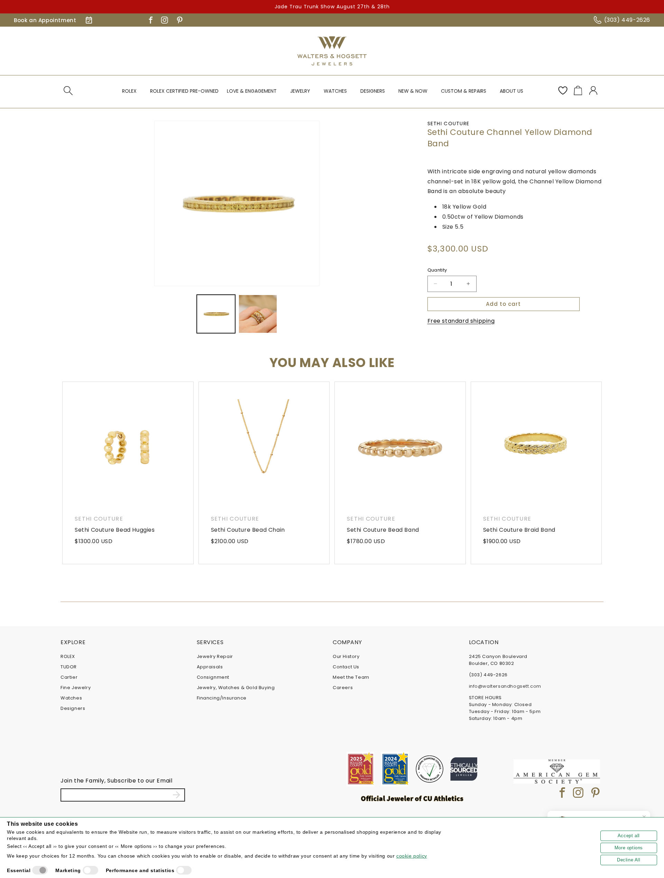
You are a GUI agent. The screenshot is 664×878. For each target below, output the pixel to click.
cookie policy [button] (411, 856)
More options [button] (629, 847)
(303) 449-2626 (627, 20)
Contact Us (346, 667)
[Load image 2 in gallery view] (258, 314)
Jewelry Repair (215, 656)
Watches (71, 698)
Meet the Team (351, 677)
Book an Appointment (45, 20)
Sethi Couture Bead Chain (248, 530)
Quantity (437, 270)
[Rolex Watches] (574, 50)
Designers (73, 708)
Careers (343, 687)
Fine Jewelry (76, 687)
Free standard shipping (461, 320)
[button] (68, 90)
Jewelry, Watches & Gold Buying (236, 687)
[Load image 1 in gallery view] (216, 314)
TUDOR (69, 667)
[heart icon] (562, 90)
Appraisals (210, 667)
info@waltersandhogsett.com (505, 686)
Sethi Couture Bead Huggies (115, 530)
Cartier (69, 677)
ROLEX (68, 656)
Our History (346, 656)
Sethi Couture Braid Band (519, 530)
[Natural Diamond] (429, 769)
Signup (176, 795)
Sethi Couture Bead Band (383, 530)
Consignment (213, 677)
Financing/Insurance (222, 698)
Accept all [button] (629, 835)
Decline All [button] (628, 859)
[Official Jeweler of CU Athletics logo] (412, 798)
